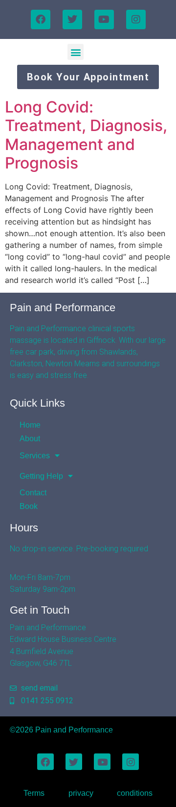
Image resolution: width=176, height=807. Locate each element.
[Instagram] (136, 19)
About (30, 438)
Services (35, 455)
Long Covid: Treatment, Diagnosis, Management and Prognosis (86, 134)
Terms (33, 793)
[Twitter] (72, 19)
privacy (80, 793)
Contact (33, 492)
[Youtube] (104, 19)
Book (29, 506)
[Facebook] (40, 19)
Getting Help (41, 476)
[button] (75, 52)
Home (30, 425)
